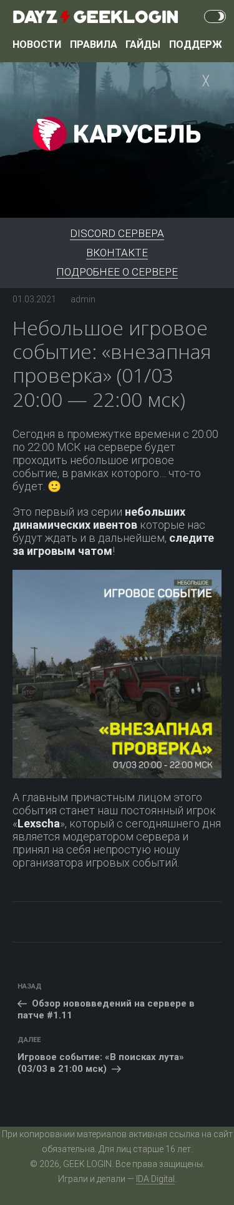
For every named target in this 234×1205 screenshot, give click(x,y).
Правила (93, 44)
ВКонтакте (117, 252)
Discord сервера (117, 233)
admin (83, 299)
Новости (36, 44)
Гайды (142, 44)
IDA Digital (155, 1179)
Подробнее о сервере (117, 272)
